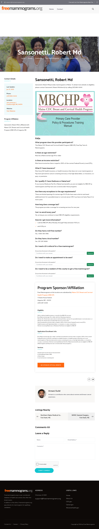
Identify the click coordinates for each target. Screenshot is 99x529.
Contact (60, 9)
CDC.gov (69, 501)
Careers (15, 524)
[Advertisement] (49, 25)
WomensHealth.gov (72, 508)
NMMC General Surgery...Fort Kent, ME (80, 416)
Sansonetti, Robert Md (70, 58)
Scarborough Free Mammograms (47, 58)
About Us (69, 498)
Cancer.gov (69, 505)
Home (51, 9)
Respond (90, 253)
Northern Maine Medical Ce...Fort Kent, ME (51, 416)
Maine (30, 58)
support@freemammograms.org (15, 2)
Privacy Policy (24, 524)
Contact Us (7, 524)
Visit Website (11, 111)
